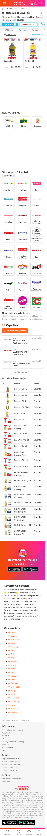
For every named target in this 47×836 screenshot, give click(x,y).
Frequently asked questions (12, 730)
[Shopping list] (36, 3)
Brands (4, 739)
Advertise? (6, 733)
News (4, 750)
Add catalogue (7, 747)
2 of (9, 34)
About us (5, 745)
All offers (9, 9)
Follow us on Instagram (11, 764)
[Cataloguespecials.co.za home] (17, 3)
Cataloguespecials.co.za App (13, 742)
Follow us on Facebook (11, 761)
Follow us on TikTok (10, 770)
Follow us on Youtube (10, 767)
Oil (16, 9)
